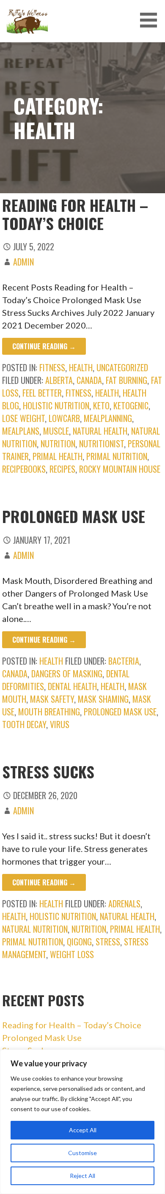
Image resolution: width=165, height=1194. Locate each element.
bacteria (123, 661)
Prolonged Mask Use (73, 516)
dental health (72, 686)
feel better (42, 392)
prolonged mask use (120, 711)
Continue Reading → (44, 346)
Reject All (82, 1175)
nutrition (58, 443)
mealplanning (108, 418)
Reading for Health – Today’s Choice (75, 214)
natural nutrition (35, 929)
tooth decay (24, 724)
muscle (56, 430)
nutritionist (101, 443)
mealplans (20, 430)
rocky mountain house (119, 469)
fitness (52, 367)
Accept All (82, 1130)
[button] (151, 20)
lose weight (23, 418)
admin (23, 261)
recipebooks (24, 469)
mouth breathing (49, 711)
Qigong (79, 941)
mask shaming (103, 699)
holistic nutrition (56, 405)
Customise (82, 1152)
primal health (57, 456)
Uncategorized (122, 367)
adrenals (124, 903)
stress (108, 941)
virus (59, 724)
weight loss (72, 954)
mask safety (52, 699)
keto (101, 405)
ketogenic (130, 405)
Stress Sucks (48, 771)
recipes (62, 469)
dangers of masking (66, 673)
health (81, 367)
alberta (59, 380)
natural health (100, 430)
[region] (82, 1121)
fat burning (126, 380)
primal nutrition (116, 456)
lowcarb (64, 418)
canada (89, 380)
